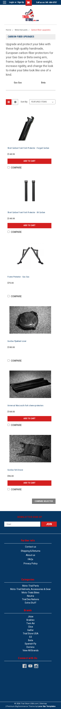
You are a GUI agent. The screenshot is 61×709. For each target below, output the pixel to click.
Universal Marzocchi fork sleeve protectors (25, 405)
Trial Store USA (30, 633)
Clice (30, 626)
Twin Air (30, 623)
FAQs (30, 559)
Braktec (30, 620)
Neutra (30, 596)
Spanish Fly (30, 643)
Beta (30, 640)
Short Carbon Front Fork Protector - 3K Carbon (26, 212)
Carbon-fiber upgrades (40, 30)
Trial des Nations (30, 599)
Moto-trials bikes (30, 592)
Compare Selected (44, 501)
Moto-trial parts (21, 30)
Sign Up (20, 2)
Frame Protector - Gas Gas (18, 277)
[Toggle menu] (4, 4)
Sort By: (24, 102)
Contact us (30, 546)
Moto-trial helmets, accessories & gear (30, 589)
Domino (30, 647)
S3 (30, 637)
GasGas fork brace (15, 470)
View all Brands (31, 650)
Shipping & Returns (30, 551)
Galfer (30, 630)
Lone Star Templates (46, 706)
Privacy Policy (31, 563)
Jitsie (30, 616)
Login (11, 2)
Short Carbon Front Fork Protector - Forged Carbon (28, 148)
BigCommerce (21, 706)
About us (30, 555)
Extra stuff (30, 602)
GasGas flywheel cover (16, 341)
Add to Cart (29, 161)
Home (8, 30)
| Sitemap (43, 704)
